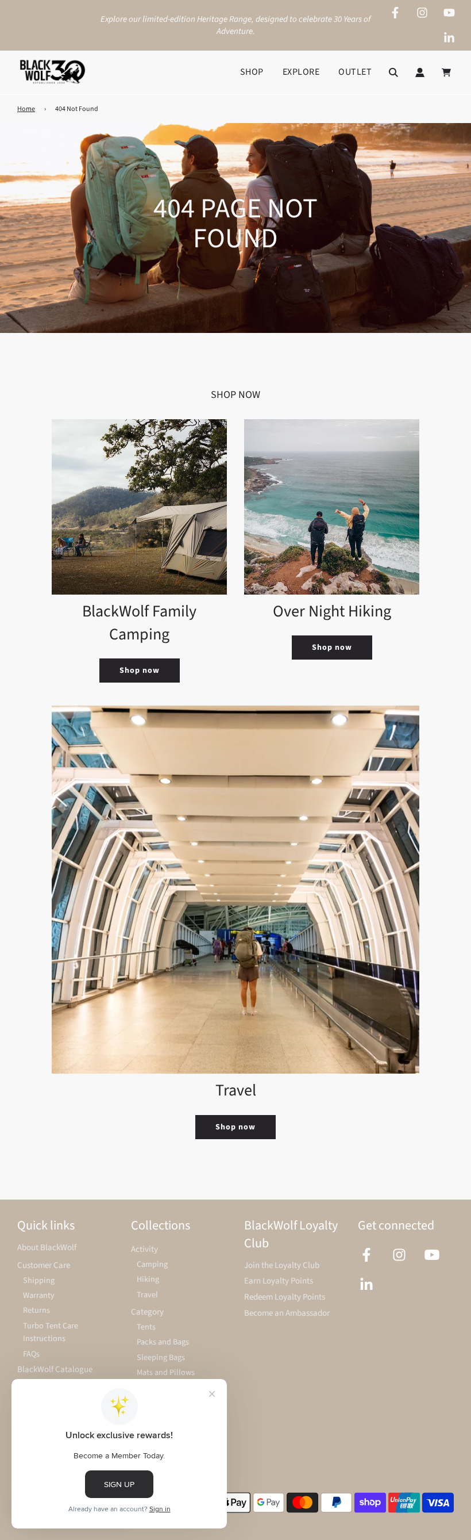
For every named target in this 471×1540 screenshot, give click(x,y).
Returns (36, 1310)
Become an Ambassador (287, 1313)
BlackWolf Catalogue (54, 1369)
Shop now (139, 670)
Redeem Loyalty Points (284, 1297)
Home (26, 109)
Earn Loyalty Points (278, 1281)
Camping (152, 1264)
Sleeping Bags (161, 1357)
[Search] (393, 72)
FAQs (31, 1354)
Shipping (39, 1280)
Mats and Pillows (166, 1372)
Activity (144, 1249)
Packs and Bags (163, 1342)
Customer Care (43, 1265)
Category (147, 1312)
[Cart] (447, 72)
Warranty (39, 1295)
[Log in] (420, 72)
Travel (147, 1295)
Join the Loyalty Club (281, 1265)
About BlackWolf (46, 1248)
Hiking (148, 1279)
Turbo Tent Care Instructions (50, 1332)
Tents (146, 1327)
